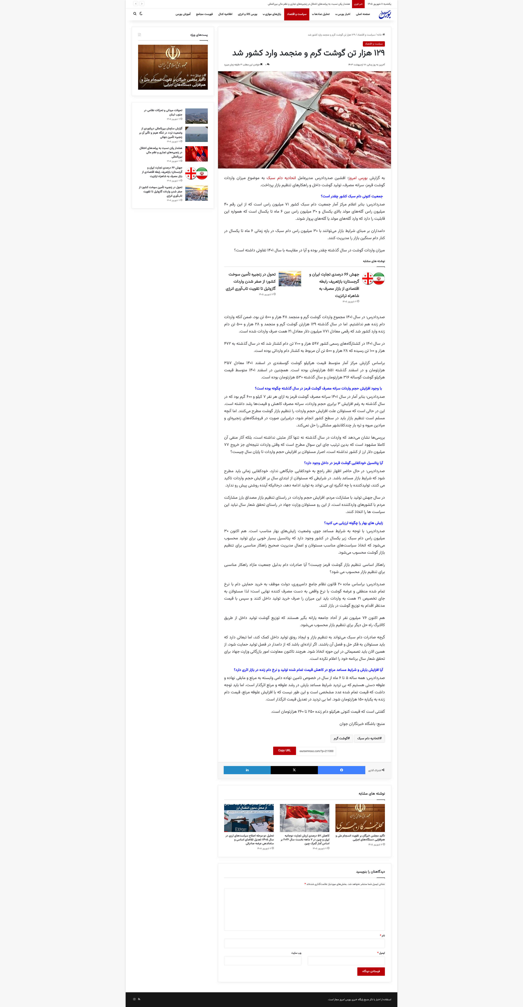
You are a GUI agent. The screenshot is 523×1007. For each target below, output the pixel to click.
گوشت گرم (341, 738)
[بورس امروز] (385, 14)
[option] (173, 67)
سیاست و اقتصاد (296, 14)
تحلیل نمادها (322, 14)
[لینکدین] (247, 770)
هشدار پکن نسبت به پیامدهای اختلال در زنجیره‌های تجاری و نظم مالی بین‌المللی (161, 152)
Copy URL (284, 750)
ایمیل (381, 953)
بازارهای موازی (273, 14)
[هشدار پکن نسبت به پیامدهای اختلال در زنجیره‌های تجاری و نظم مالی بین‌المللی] (196, 154)
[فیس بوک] (341, 770)
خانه (379, 35)
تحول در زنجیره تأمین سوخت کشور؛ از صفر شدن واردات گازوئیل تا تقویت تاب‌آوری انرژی (251, 281)
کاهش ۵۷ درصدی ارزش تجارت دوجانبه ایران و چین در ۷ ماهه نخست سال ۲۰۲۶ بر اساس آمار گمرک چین (305, 840)
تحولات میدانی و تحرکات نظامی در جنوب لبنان (163, 112)
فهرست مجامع (204, 14)
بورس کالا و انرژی (247, 14)
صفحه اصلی (363, 14)
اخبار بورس (344, 14)
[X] (294, 770)
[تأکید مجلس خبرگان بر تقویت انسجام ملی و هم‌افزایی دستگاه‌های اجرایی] (360, 818)
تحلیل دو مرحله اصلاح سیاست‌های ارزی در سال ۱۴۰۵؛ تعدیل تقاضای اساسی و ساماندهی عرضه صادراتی (250, 840)
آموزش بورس (183, 14)
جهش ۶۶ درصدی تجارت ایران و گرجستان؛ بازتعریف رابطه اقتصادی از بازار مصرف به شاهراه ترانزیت (300, 4)
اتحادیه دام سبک (281, 178)
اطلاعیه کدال (225, 14)
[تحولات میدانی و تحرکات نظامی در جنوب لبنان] (196, 116)
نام (382, 936)
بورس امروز (359, 178)
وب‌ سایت (296, 953)
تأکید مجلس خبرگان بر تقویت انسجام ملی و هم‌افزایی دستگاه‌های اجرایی (360, 838)
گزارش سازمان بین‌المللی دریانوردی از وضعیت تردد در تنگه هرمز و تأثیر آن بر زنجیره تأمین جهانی (160, 132)
